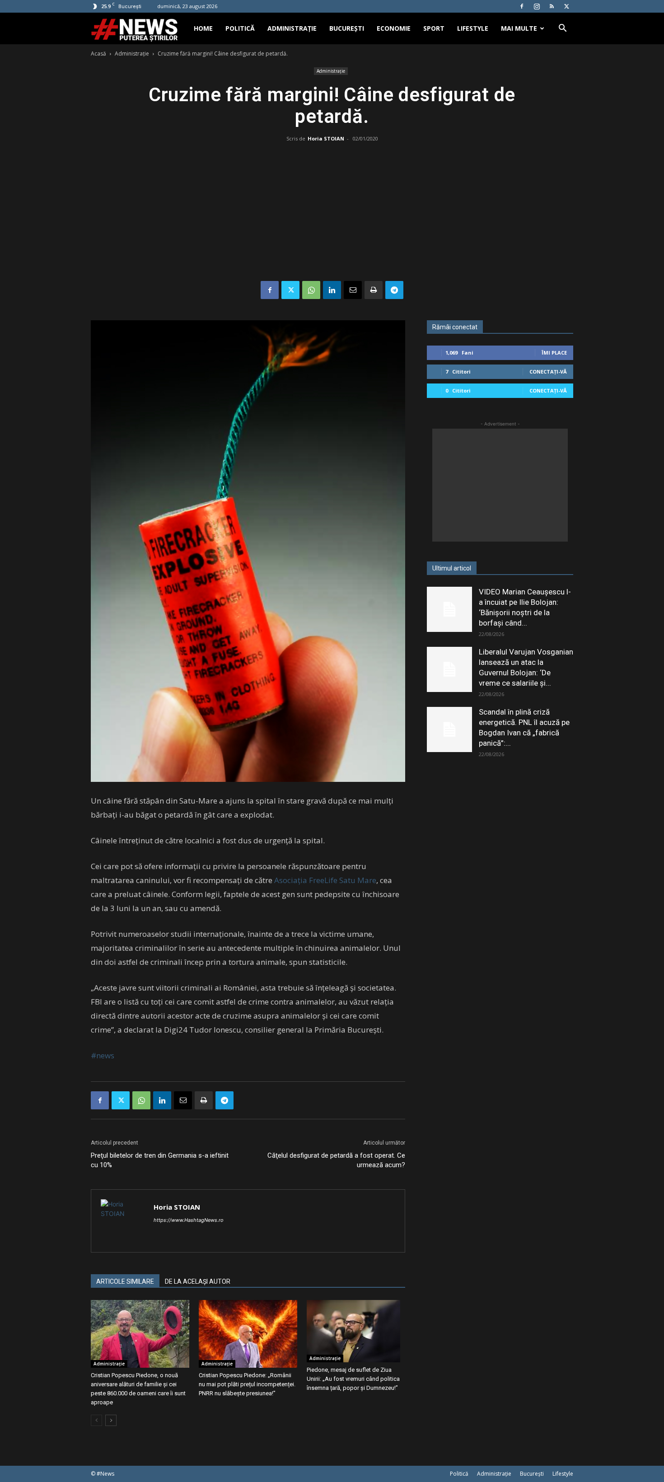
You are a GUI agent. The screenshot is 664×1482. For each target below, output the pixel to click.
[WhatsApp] (311, 290)
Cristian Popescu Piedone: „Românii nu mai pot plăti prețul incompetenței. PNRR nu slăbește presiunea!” (247, 1384)
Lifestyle (472, 28)
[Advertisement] (332, 213)
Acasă (98, 53)
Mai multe (519, 28)
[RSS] (551, 6)
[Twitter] (566, 6)
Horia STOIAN (326, 138)
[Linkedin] (332, 290)
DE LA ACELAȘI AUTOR (197, 1281)
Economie (394, 28)
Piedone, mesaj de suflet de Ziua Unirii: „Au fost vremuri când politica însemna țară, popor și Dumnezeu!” (353, 1378)
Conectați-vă (548, 371)
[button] (562, 29)
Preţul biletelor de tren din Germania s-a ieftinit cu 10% (160, 1160)
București (346, 28)
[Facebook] (521, 6)
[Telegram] (394, 290)
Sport (433, 28)
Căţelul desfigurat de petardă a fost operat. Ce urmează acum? (336, 1160)
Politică (240, 28)
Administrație (292, 28)
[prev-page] (96, 1420)
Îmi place (554, 352)
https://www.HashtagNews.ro (189, 1220)
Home (203, 28)
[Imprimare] (374, 290)
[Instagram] (536, 6)
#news (102, 1055)
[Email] (353, 290)
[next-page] (111, 1420)
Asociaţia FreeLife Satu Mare (325, 880)
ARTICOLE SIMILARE (125, 1281)
